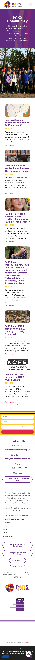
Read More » (9, 145)
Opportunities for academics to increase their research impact (17, 168)
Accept (5, 657)
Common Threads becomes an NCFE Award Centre (14, 377)
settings (21, 653)
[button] (30, 4)
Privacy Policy (27, 642)
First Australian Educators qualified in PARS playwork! (17, 122)
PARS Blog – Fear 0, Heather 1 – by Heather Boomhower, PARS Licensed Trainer (17, 217)
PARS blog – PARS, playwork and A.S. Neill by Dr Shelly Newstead (15, 330)
